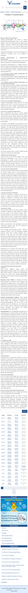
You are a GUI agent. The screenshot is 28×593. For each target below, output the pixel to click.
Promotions (14, 497)
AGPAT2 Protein (16, 452)
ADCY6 (3, 435)
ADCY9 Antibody (9, 446)
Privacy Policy (14, 591)
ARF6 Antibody (9, 484)
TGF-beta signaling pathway (8, 543)
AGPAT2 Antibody (9, 452)
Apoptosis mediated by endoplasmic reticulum (12, 576)
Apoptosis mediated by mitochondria (10, 549)
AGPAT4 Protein (16, 459)
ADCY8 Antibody (9, 442)
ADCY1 (3, 418)
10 (25, 488)
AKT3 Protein (16, 477)
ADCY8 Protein (16, 442)
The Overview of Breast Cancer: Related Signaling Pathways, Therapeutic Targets (13, 566)
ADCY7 (3, 438)
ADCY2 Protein (16, 421)
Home (2, 11)
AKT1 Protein (16, 470)
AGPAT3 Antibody (9, 456)
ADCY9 (3, 445)
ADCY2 (3, 421)
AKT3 (3, 476)
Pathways (7, 11)
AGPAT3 (3, 456)
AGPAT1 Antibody (9, 449)
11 (14, 490)
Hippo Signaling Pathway (7, 535)
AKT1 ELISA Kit (23, 470)
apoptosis (12, 109)
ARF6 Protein (16, 484)
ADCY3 (3, 425)
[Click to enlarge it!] (14, 26)
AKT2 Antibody (9, 473)
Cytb (26, 289)
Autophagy (4, 533)
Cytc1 (4, 291)
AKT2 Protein (16, 473)
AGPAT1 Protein (16, 449)
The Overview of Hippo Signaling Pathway (11, 552)
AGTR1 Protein (16, 466)
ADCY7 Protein (16, 439)
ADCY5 (3, 432)
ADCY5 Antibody (9, 432)
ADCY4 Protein (16, 428)
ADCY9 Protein (16, 446)
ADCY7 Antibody (9, 439)
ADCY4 (3, 428)
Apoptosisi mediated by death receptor (10, 579)
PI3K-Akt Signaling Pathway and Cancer (11, 572)
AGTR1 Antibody (9, 466)
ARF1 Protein (16, 480)
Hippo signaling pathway (7, 540)
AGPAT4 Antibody (9, 459)
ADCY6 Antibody (9, 435)
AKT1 (3, 470)
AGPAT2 (3, 452)
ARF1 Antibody (9, 480)
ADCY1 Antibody (9, 418)
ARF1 (3, 480)
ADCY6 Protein (16, 435)
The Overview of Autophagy (8, 555)
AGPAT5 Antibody (9, 463)
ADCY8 (3, 442)
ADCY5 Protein (16, 432)
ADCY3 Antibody (9, 425)
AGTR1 (3, 466)
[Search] (25, 7)
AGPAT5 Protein (16, 463)
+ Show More (4, 582)
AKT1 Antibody (9, 470)
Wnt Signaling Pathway (7, 538)
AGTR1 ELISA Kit (24, 466)
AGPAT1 (3, 449)
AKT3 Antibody (9, 477)
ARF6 (3, 483)
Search (24, 411)
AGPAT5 (3, 463)
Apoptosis (4, 528)
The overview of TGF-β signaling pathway (11, 569)
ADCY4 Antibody (9, 428)
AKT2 (3, 473)
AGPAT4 (3, 459)
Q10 (22, 163)
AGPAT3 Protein (16, 456)
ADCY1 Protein (16, 418)
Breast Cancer (5, 530)
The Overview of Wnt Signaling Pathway (11, 562)
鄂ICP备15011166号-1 (16, 589)
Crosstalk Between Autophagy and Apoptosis (12, 558)
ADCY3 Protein (16, 425)
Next (14, 492)
